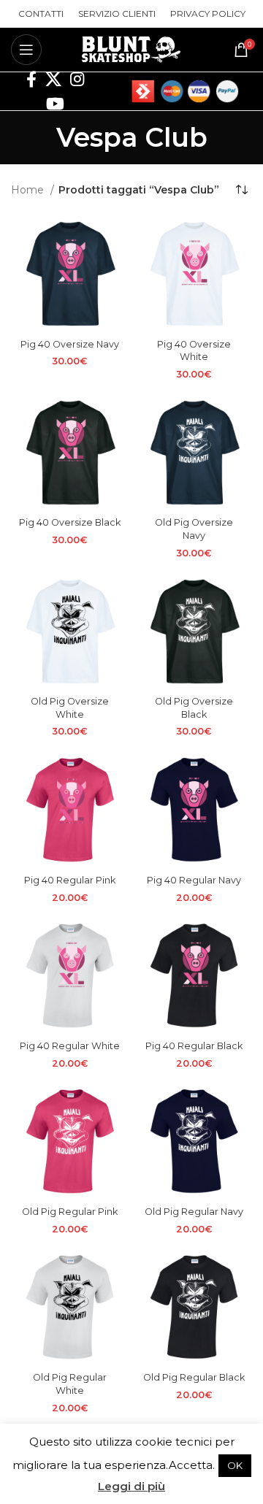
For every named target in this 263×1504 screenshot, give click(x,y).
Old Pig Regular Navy (194, 1211)
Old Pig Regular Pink (70, 1211)
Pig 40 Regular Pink (69, 880)
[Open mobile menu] (26, 49)
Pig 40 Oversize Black (70, 522)
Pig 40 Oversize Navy (69, 344)
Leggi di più (131, 1486)
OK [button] (235, 1465)
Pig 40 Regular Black (194, 1045)
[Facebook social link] (31, 78)
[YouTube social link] (55, 103)
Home (29, 189)
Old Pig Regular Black (194, 1377)
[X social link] (53, 78)
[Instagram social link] (77, 78)
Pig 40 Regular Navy (194, 880)
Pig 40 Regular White (70, 1045)
